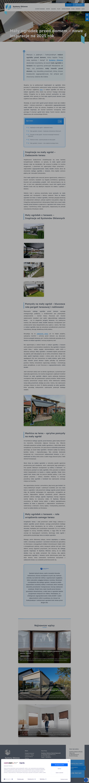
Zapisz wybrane (59, 772)
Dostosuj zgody (64, 779)
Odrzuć (59, 768)
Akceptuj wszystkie (59, 764)
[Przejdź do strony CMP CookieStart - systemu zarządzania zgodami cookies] (11, 763)
